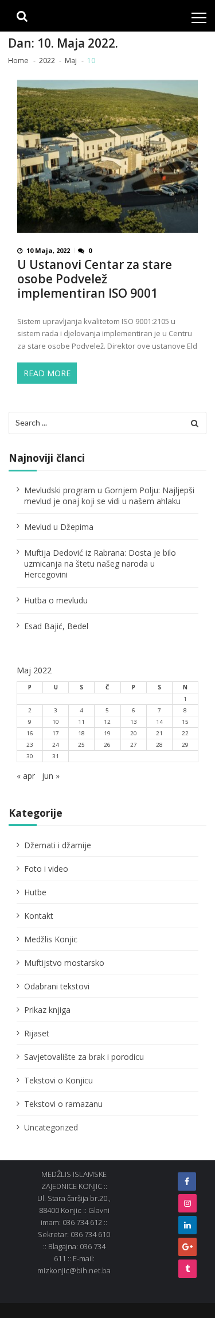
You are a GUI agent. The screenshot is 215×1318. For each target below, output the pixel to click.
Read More (47, 373)
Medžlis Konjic (50, 939)
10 (55, 722)
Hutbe (35, 892)
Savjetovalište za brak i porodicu (84, 1056)
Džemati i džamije (57, 845)
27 (133, 744)
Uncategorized (51, 1127)
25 (81, 744)
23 (29, 744)
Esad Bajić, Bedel (56, 626)
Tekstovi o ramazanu (63, 1103)
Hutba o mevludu (56, 600)
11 (81, 722)
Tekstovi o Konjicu (58, 1080)
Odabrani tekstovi (56, 986)
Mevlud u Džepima (58, 526)
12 (107, 722)
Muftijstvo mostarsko (64, 962)
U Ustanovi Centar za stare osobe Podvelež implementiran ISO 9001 (94, 279)
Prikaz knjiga (47, 1009)
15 (185, 722)
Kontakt (38, 915)
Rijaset (36, 1033)
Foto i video (46, 868)
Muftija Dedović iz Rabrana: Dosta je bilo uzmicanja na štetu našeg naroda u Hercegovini (100, 563)
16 (29, 733)
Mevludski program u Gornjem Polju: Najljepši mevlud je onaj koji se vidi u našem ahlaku (109, 495)
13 (133, 722)
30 (29, 756)
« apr (26, 775)
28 (159, 744)
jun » (51, 775)
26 (107, 744)
